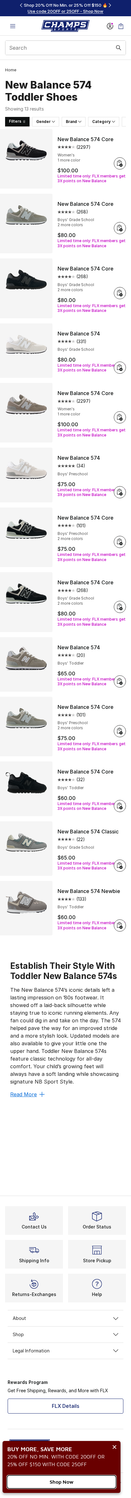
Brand (71, 121)
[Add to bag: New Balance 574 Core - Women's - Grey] (120, 417)
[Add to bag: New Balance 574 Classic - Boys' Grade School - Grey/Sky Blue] (120, 866)
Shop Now (61, 1482)
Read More (23, 1094)
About (19, 1318)
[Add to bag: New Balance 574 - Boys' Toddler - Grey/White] (120, 681)
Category (101, 121)
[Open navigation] (13, 26)
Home (10, 70)
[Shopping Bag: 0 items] (120, 26)
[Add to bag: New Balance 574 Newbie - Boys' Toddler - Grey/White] (120, 925)
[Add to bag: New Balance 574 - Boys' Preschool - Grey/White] (120, 492)
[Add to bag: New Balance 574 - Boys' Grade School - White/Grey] (120, 368)
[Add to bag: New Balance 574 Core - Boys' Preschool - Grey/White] (120, 731)
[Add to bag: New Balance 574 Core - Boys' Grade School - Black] (120, 607)
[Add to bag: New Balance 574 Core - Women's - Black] (120, 163)
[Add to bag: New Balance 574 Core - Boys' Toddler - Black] (120, 806)
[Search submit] (119, 48)
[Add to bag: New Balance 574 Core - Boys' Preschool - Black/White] (120, 542)
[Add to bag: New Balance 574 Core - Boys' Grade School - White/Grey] (120, 228)
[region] (65, 8)
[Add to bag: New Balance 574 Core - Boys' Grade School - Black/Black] (120, 293)
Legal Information (31, 1350)
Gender (43, 121)
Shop (18, 1334)
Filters (15, 121)
